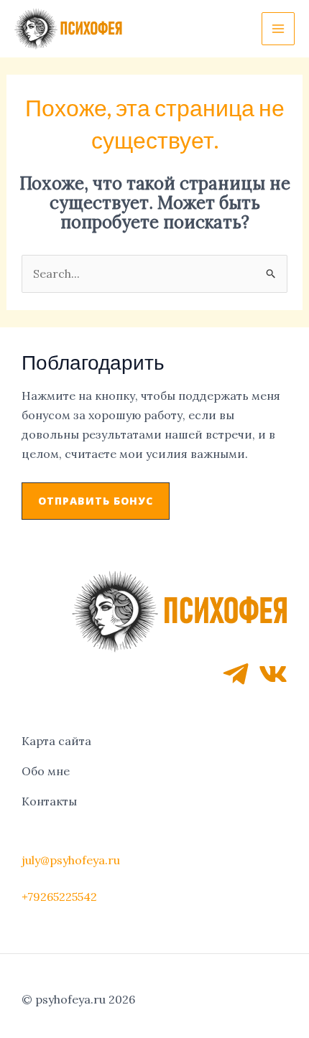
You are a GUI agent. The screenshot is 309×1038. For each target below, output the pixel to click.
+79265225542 (59, 896)
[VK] (273, 674)
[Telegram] (235, 674)
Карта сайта (56, 741)
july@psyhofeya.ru (71, 860)
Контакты (49, 801)
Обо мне (46, 771)
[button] (96, 501)
